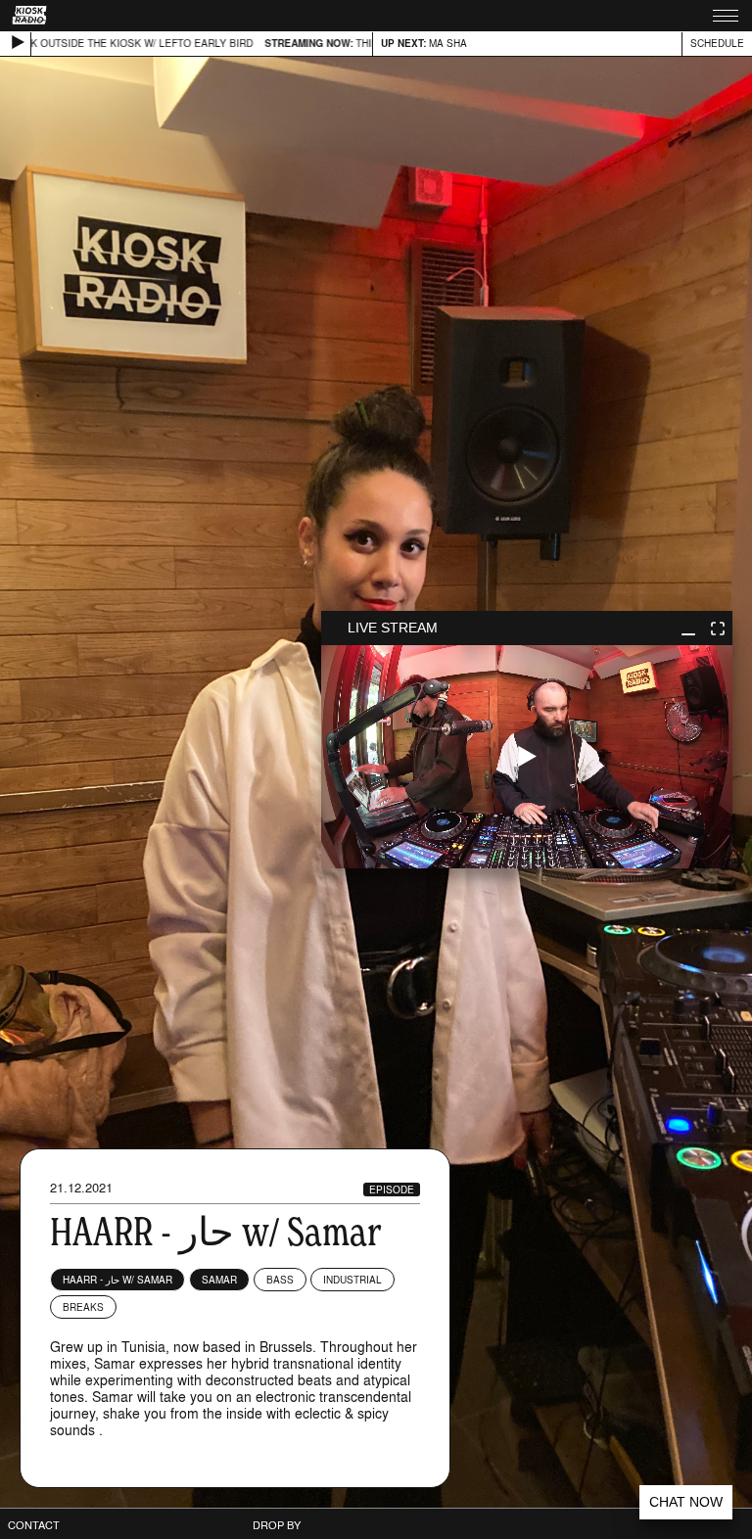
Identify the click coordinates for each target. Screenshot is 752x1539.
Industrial (352, 1279)
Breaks (83, 1307)
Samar (219, 1279)
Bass (280, 1279)
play (526, 756)
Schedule (717, 43)
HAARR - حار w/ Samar (117, 1279)
